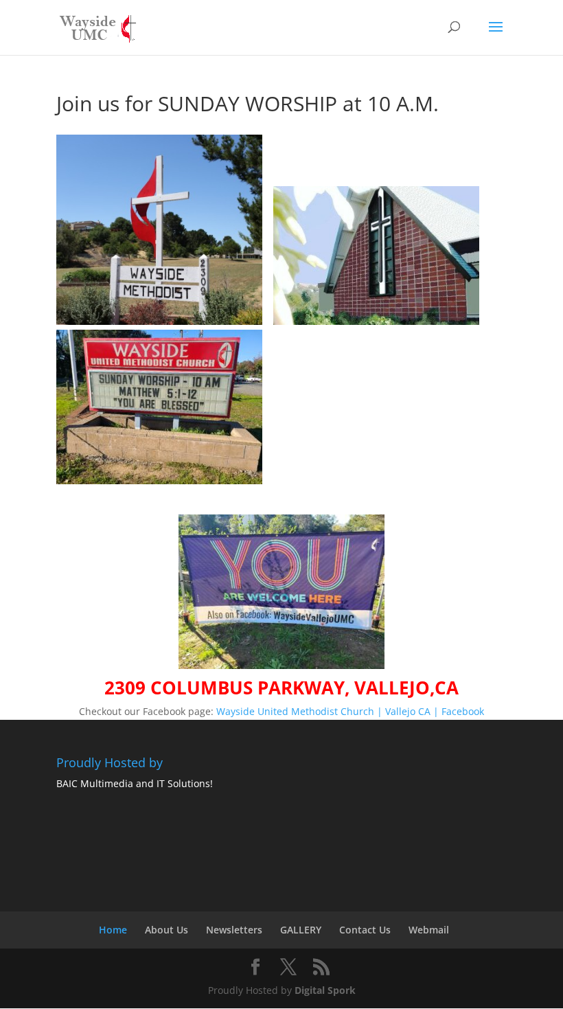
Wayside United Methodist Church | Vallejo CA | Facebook (350, 711)
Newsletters (234, 929)
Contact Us (365, 929)
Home (113, 929)
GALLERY (300, 929)
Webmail (429, 929)
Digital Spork (325, 990)
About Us (166, 929)
